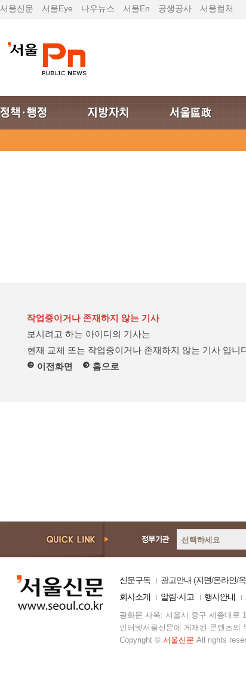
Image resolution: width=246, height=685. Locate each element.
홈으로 (104, 366)
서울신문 (16, 8)
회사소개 (134, 596)
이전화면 (54, 366)
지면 (203, 580)
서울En (136, 8)
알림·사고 (177, 596)
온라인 (224, 580)
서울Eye (57, 8)
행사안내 (219, 596)
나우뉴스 (98, 8)
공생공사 (175, 8)
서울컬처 (216, 8)
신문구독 (134, 580)
